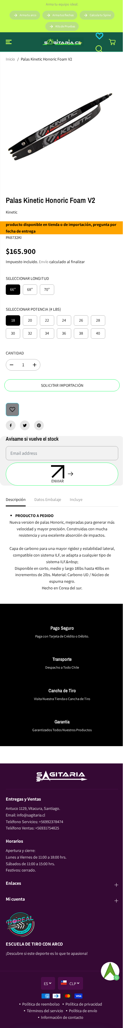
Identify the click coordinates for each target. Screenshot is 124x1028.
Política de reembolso (41, 1004)
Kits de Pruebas (65, 26)
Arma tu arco (28, 15)
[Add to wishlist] (12, 409)
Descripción (16, 499)
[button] (9, 42)
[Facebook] (11, 425)
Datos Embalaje (47, 499)
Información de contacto (62, 1017)
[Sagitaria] (62, 41)
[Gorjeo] (25, 425)
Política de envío (83, 1010)
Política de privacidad (83, 1004)
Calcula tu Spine (100, 15)
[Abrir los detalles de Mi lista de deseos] (99, 36)
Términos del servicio (45, 1010)
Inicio (10, 59)
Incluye (76, 499)
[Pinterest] (39, 425)
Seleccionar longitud (27, 278)
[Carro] (112, 42)
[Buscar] (99, 49)
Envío (43, 261)
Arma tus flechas (63, 15)
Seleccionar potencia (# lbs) (33, 309)
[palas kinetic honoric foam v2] (62, 127)
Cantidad (15, 353)
